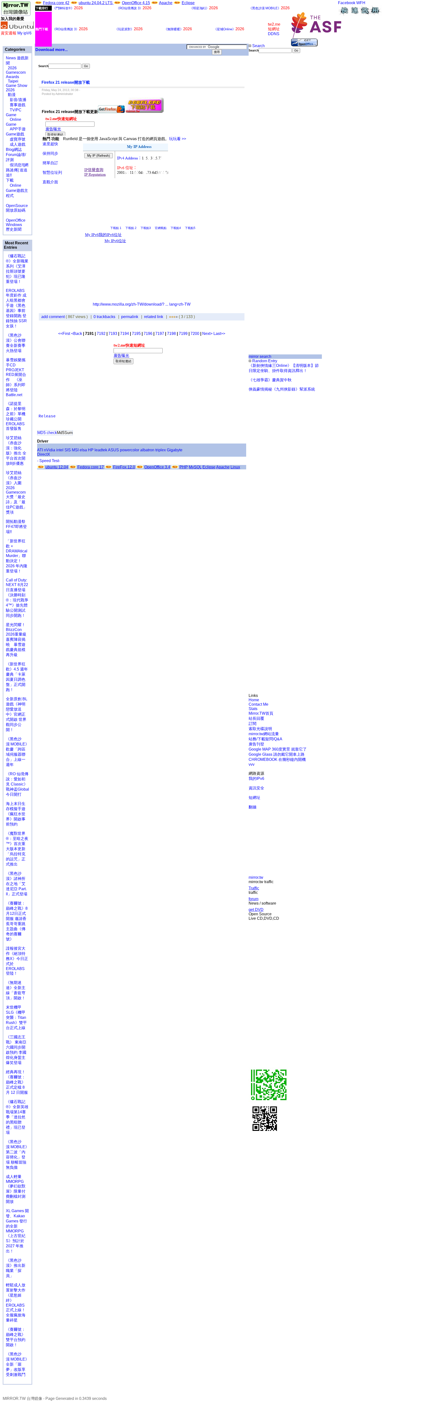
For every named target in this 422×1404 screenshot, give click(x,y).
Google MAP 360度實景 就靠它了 (278, 749)
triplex (160, 450)
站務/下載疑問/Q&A (265, 739)
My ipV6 (24, 33)
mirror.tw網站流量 (264, 734)
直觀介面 (50, 182)
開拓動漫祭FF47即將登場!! (16, 526)
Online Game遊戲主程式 (17, 190)
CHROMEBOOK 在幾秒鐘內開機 (277, 759)
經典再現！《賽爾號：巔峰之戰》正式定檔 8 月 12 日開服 (17, 1082)
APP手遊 (16, 129)
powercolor (129, 450)
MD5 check (47, 433)
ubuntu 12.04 (56, 467)
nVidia (49, 450)
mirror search (260, 356)
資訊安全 (256, 788)
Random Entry (264, 361)
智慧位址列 (52, 172)
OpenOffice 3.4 (157, 467)
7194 (124, 333)
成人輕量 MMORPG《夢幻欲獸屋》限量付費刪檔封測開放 (15, 1189)
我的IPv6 (256, 778)
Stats (253, 709)
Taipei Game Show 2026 (16, 85)
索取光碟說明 (260, 729)
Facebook (346, 3)
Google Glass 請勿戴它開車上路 (277, 754)
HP (91, 450)
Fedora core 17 (90, 467)
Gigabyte (174, 450)
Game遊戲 (15, 134)
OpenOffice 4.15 (136, 3)
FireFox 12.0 (124, 467)
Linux (235, 467)
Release (47, 416)
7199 (183, 333)
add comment (53, 317)
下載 (10, 180)
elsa (83, 450)
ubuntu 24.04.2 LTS (96, 3)
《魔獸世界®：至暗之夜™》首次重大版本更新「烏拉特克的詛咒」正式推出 (17, 848)
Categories (14, 49)
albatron (147, 450)
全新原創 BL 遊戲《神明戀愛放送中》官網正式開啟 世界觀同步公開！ (16, 714)
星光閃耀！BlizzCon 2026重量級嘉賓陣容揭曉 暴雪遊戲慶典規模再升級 (16, 640)
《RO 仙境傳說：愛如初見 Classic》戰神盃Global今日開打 (17, 784)
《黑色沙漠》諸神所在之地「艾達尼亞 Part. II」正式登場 (16, 883)
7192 (101, 333)
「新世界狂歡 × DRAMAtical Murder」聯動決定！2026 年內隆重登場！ (16, 556)
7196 (148, 333)
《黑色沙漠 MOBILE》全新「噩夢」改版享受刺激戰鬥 (17, 1364)
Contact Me (258, 704)
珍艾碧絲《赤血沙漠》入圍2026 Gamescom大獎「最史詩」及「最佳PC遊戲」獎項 (16, 492)
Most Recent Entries (16, 245)
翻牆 (252, 807)
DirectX (43, 454)
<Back (77, 333)
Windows (14, 225)
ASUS (113, 450)
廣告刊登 (256, 744)
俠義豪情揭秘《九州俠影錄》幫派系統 (282, 389)
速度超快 (50, 144)
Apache (165, 3)
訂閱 (252, 724)
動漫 (12, 95)
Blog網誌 (14, 149)
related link (153, 317)
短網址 (254, 797)
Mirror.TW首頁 (261, 713)
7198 (171, 333)
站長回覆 (256, 718)
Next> (207, 333)
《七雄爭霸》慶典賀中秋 (270, 380)
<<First (64, 333)
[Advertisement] (265, 135)
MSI (75, 450)
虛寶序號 (15, 139)
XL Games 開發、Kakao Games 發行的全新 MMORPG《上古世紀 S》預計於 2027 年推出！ (17, 1231)
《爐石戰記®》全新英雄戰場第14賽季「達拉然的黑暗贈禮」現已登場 (17, 1117)
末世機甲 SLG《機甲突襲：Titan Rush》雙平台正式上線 (16, 1017)
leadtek (101, 450)
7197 (159, 333)
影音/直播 (16, 100)
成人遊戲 (15, 144)
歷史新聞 (13, 229)
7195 (136, 333)
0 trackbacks (104, 317)
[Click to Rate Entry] (170, 317)
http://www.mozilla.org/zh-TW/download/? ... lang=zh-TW (141, 304)
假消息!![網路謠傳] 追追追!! (17, 170)
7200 (194, 333)
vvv (251, 764)
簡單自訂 (50, 163)
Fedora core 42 (56, 3)
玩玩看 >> (177, 139)
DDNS (273, 34)
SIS (67, 450)
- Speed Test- (48, 461)
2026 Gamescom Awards (16, 72)
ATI (40, 450)
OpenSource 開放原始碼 (17, 205)
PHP (183, 467)
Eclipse (188, 3)
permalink (129, 317)
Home (254, 700)
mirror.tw (256, 877)
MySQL (195, 467)
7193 (112, 333)
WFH (360, 3)
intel (59, 450)
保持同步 (50, 153)
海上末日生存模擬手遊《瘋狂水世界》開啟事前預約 (15, 814)
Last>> (219, 333)
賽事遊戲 (15, 105)
